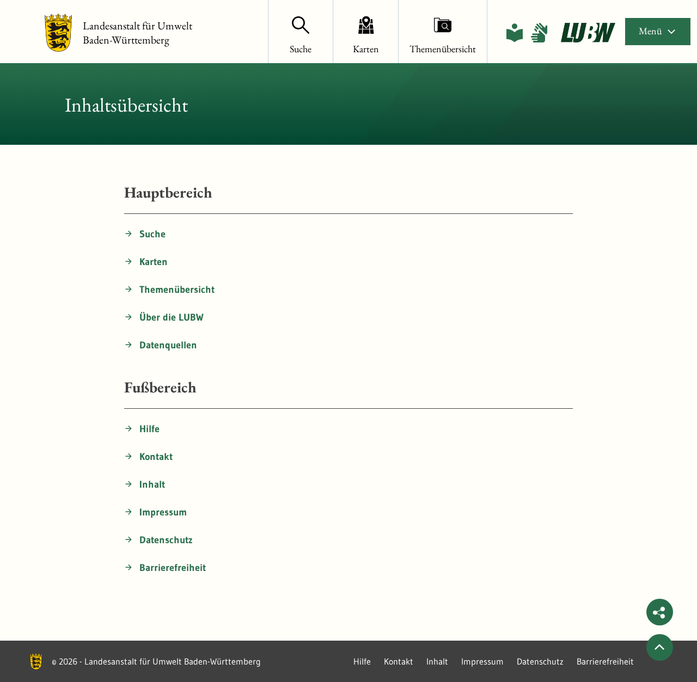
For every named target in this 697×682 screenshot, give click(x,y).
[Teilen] (659, 612)
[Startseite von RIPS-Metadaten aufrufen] (588, 32)
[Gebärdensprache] (539, 33)
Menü (650, 30)
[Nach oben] (659, 647)
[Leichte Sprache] (514, 33)
